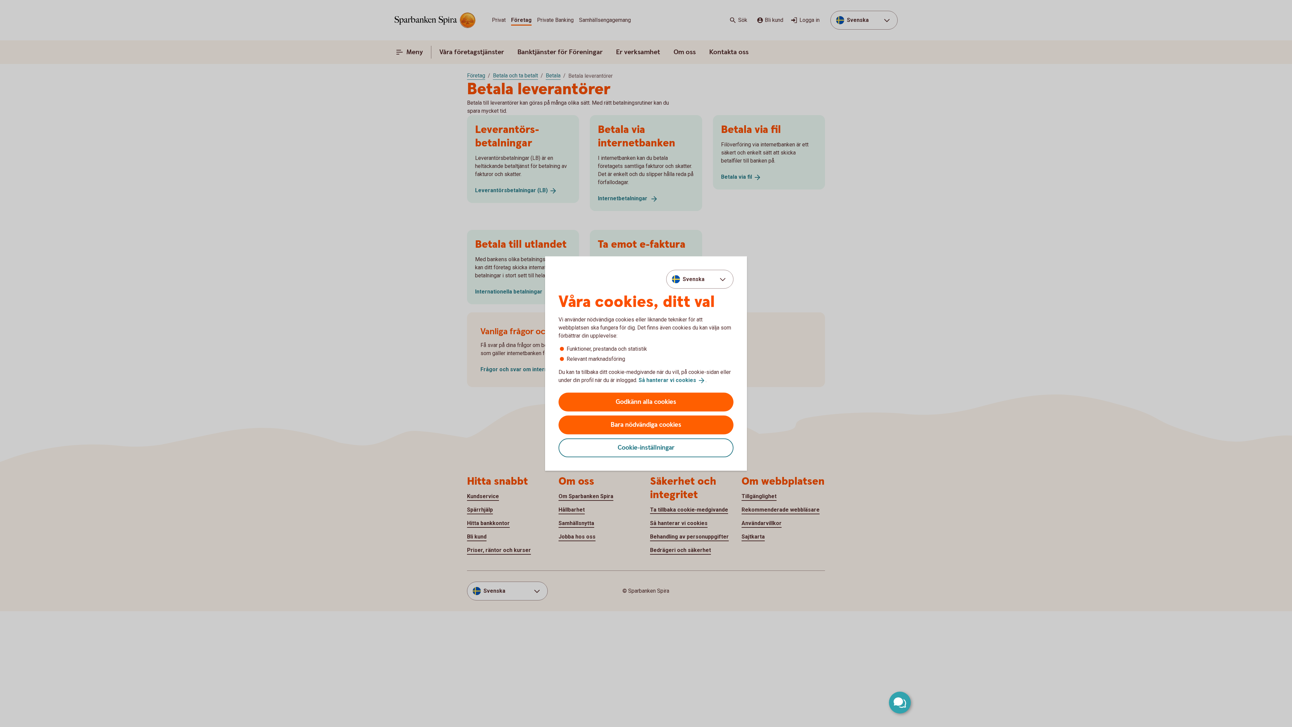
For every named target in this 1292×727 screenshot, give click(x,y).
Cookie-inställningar (646, 447)
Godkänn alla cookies (646, 401)
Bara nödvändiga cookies (646, 424)
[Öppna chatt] (900, 703)
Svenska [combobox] (694, 279)
